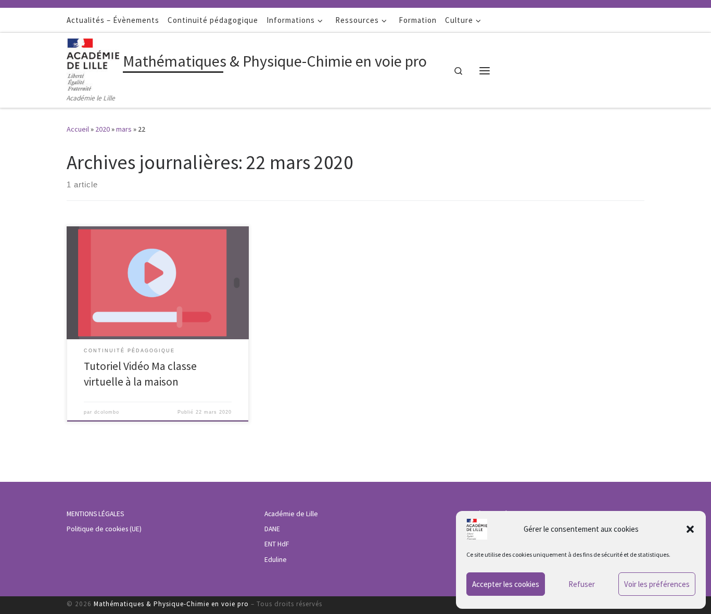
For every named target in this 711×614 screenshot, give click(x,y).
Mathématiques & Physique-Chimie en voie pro (171, 603)
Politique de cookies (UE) (104, 529)
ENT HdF (276, 544)
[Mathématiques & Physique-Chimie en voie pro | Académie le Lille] (93, 62)
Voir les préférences (657, 584)
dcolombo (106, 412)
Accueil (78, 129)
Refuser (581, 584)
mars (124, 129)
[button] (690, 529)
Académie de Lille (291, 513)
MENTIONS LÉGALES (95, 513)
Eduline (275, 559)
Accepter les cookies (505, 584)
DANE (272, 529)
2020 (102, 129)
